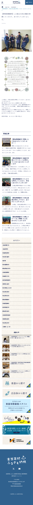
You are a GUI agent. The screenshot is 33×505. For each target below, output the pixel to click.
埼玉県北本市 (5, 323)
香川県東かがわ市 (6, 288)
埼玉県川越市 (5, 256)
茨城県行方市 (5, 276)
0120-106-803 (17, 483)
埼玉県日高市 (5, 291)
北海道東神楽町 (6, 315)
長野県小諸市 (5, 284)
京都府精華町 (5, 272)
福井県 (4, 260)
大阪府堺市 (5, 249)
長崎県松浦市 (5, 319)
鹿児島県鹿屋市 (6, 280)
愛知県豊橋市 (5, 299)
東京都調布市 (5, 264)
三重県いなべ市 (6, 326)
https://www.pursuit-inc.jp (16, 486)
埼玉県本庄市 (5, 295)
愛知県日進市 (5, 311)
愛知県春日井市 (6, 268)
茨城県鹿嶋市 (5, 303)
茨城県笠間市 (5, 253)
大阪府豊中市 (5, 245)
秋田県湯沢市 (5, 307)
